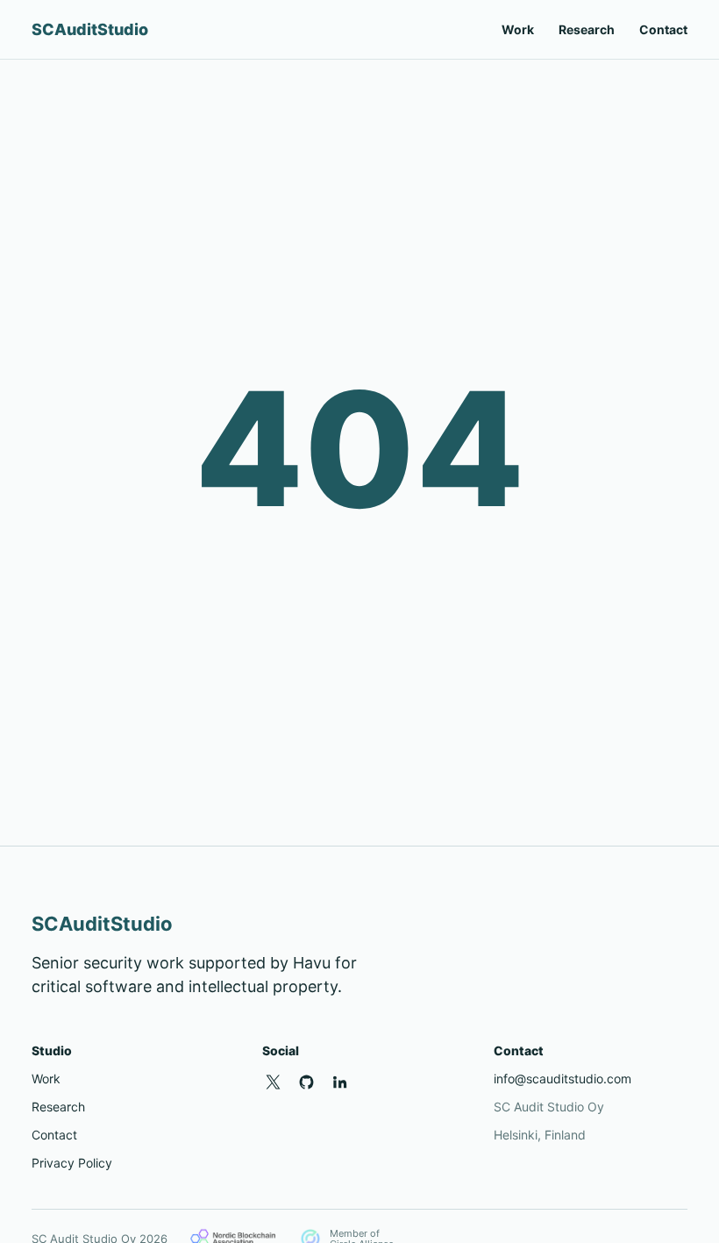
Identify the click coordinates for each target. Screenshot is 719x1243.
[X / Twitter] (272, 1081)
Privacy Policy (72, 1162)
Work (518, 29)
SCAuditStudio (90, 29)
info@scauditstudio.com (562, 1078)
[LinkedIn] (339, 1081)
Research (587, 29)
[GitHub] (306, 1081)
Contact (663, 29)
